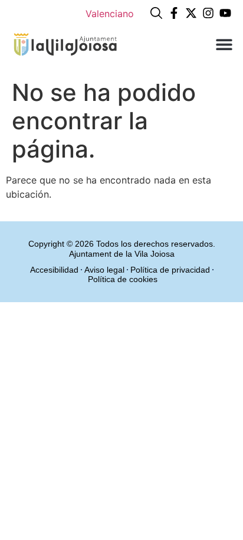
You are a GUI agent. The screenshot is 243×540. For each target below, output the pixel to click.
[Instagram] (208, 13)
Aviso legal (104, 269)
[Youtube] (225, 13)
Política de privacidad (170, 269)
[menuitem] (110, 13)
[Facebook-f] (174, 13)
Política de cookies (122, 279)
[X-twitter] (191, 13)
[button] (224, 44)
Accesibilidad (54, 269)
